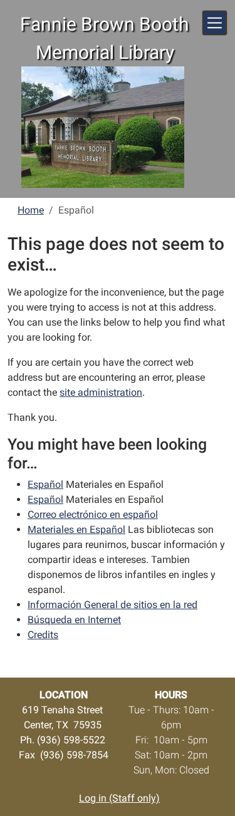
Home (31, 210)
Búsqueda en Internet (74, 620)
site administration (101, 392)
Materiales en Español (76, 529)
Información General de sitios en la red (112, 605)
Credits (43, 635)
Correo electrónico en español (93, 514)
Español (45, 484)
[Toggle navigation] (214, 23)
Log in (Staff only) (119, 798)
